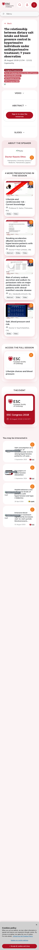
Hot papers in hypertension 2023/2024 (20, 473)
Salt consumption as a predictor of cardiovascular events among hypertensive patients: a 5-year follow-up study (24, 453)
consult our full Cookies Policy (23, 936)
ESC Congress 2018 (18, 414)
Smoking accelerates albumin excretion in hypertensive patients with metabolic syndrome (19, 242)
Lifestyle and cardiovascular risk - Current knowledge (16, 202)
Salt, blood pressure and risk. (18, 322)
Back (9, 23)
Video (16, 214)
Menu (9, 13)
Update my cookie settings (19, 940)
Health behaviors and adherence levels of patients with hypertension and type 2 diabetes (24, 494)
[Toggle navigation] (34, 5)
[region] (19, 936)
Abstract (10, 253)
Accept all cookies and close (20, 946)
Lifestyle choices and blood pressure (19, 372)
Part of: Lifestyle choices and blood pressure (21, 73)
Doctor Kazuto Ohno (15, 156)
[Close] (36, 924)
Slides (9, 214)
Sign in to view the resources (19, 115)
